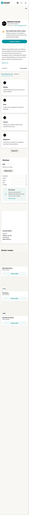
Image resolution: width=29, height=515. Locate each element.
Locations (4, 68)
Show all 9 (14, 151)
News (8, 23)
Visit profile (14, 273)
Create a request (14, 41)
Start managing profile (20, 25)
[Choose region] (17, 3)
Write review (8, 171)
